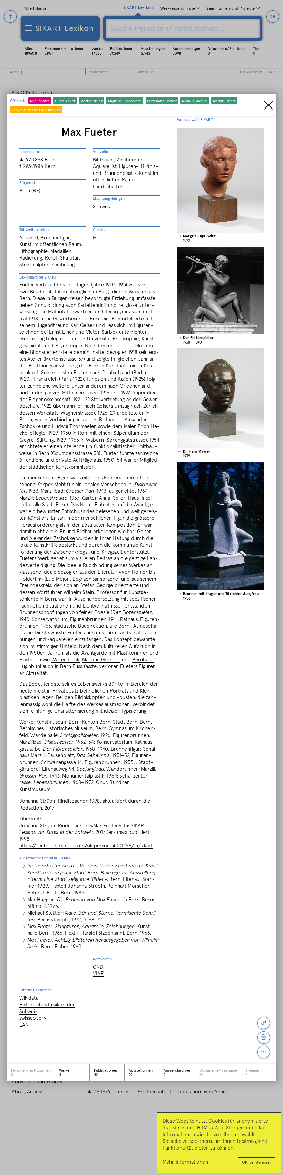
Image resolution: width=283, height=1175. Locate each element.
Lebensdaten (30, 152)
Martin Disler (91, 101)
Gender (99, 230)
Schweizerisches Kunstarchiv (36, 110)
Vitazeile (100, 152)
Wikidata (28, 998)
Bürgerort (27, 183)
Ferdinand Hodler (162, 101)
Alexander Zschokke (52, 538)
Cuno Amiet (65, 101)
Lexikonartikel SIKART (38, 277)
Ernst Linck (61, 332)
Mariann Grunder (101, 659)
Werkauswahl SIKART (195, 120)
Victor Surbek (102, 332)
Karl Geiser (82, 325)
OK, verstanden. (256, 1162)
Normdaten (102, 959)
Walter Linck (65, 659)
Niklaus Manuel (195, 101)
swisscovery (33, 1018)
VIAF (98, 973)
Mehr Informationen (185, 1162)
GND (98, 967)
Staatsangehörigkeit (110, 199)
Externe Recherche (35, 990)
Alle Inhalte (39, 101)
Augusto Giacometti (125, 101)
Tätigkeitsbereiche (35, 230)
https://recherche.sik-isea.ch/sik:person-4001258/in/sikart (86, 845)
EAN (24, 1025)
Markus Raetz (224, 101)
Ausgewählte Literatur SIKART (45, 858)
